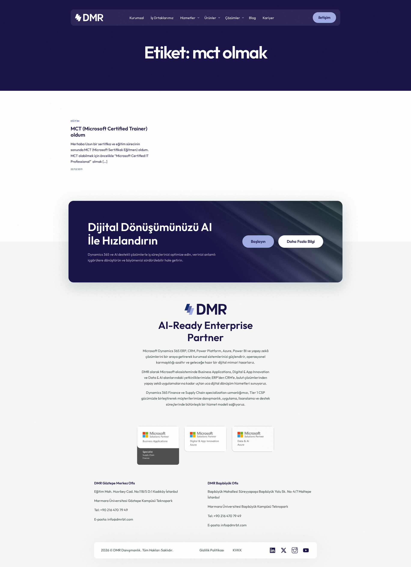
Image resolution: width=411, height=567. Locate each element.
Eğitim (75, 121)
